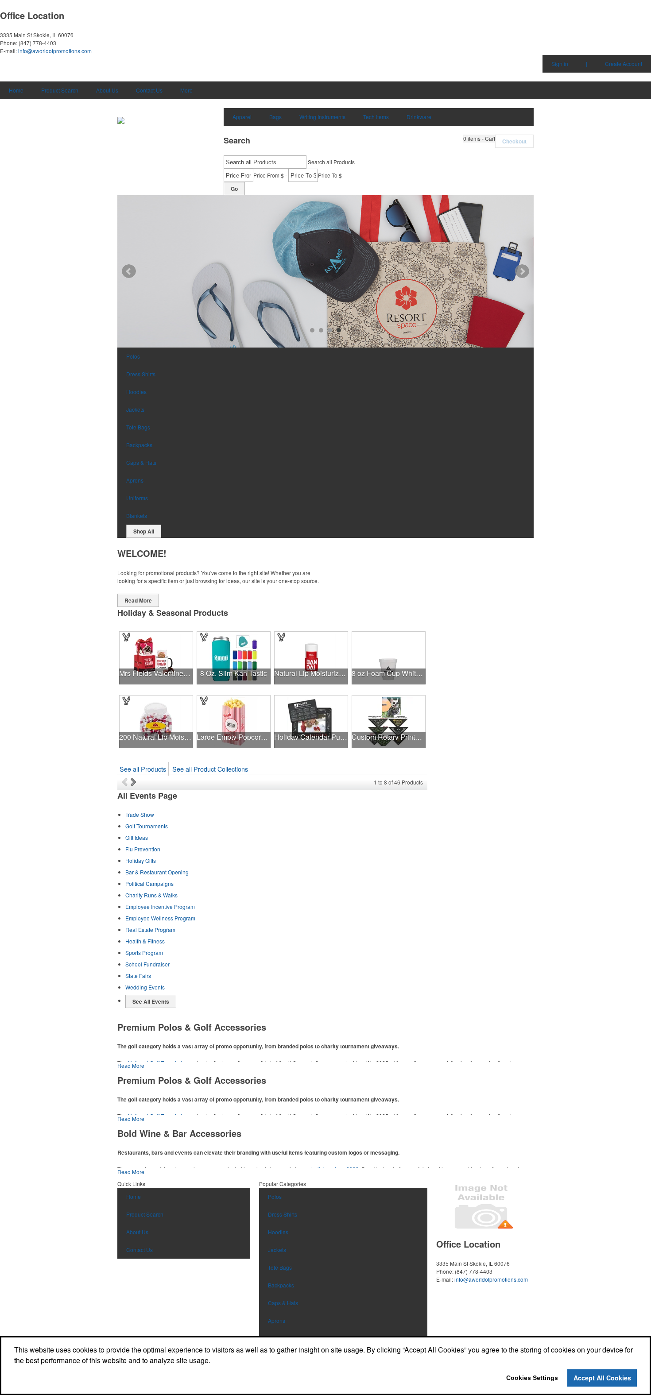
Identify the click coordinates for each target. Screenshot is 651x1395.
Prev (129, 271)
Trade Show (139, 814)
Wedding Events (145, 987)
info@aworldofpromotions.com (55, 50)
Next (522, 271)
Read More (138, 600)
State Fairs (138, 975)
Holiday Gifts (140, 860)
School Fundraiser (147, 964)
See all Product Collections (210, 768)
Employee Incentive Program (160, 906)
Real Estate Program (150, 929)
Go (234, 189)
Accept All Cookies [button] (602, 1377)
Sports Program (144, 952)
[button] (479, 139)
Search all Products (331, 162)
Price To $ (330, 175)
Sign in (559, 63)
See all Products (143, 768)
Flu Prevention (142, 849)
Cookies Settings (532, 1377)
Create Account (623, 63)
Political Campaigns (149, 883)
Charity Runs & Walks (151, 895)
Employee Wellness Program (160, 918)
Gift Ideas (136, 837)
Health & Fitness (145, 941)
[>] (134, 782)
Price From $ (268, 175)
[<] (126, 782)
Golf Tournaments (146, 826)
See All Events (150, 1001)
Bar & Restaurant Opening (157, 872)
